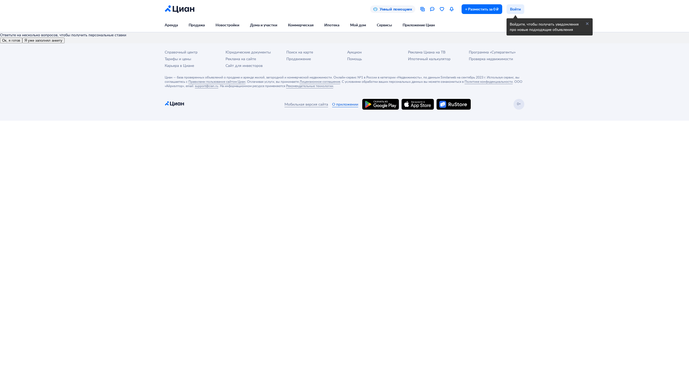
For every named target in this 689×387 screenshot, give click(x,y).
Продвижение (298, 58)
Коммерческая (301, 24)
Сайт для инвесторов (244, 65)
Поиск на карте (299, 52)
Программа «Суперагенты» (492, 52)
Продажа (197, 24)
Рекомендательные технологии (309, 86)
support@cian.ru (206, 86)
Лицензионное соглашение (320, 81)
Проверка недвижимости (491, 58)
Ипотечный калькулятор (429, 58)
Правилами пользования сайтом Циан (216, 81)
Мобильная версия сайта (306, 104)
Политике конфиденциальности (489, 81)
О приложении (345, 104)
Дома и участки (263, 24)
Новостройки (227, 24)
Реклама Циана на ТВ (426, 52)
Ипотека (331, 24)
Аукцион (354, 52)
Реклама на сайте (241, 58)
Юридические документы (248, 52)
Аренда (171, 24)
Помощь (354, 58)
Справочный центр (181, 52)
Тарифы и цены (178, 58)
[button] (587, 23)
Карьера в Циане (179, 65)
